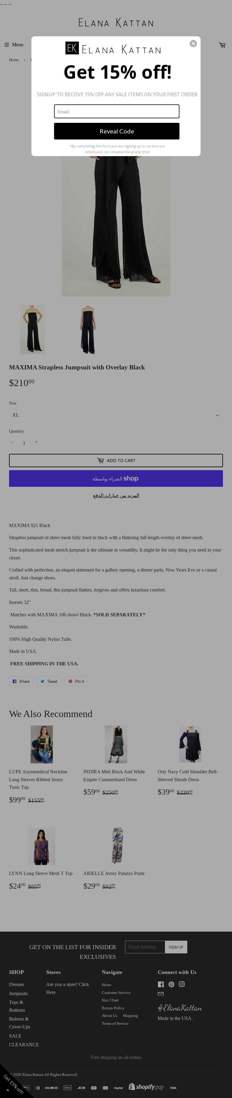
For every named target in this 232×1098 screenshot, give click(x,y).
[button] (193, 43)
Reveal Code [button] (117, 131)
